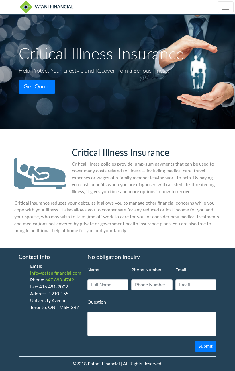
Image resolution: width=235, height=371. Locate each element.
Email (180, 270)
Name (93, 270)
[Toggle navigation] (226, 7)
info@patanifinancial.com (55, 273)
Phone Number (146, 270)
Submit (205, 346)
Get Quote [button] (36, 87)
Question (96, 302)
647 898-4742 (59, 280)
